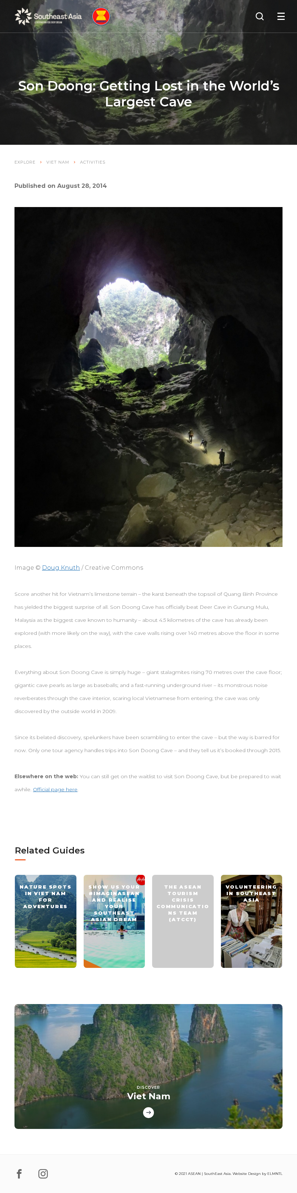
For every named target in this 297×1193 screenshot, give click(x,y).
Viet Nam (57, 162)
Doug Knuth (61, 567)
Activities (92, 162)
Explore (24, 162)
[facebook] (19, 1174)
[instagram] (43, 1174)
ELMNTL (275, 1173)
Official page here (55, 789)
